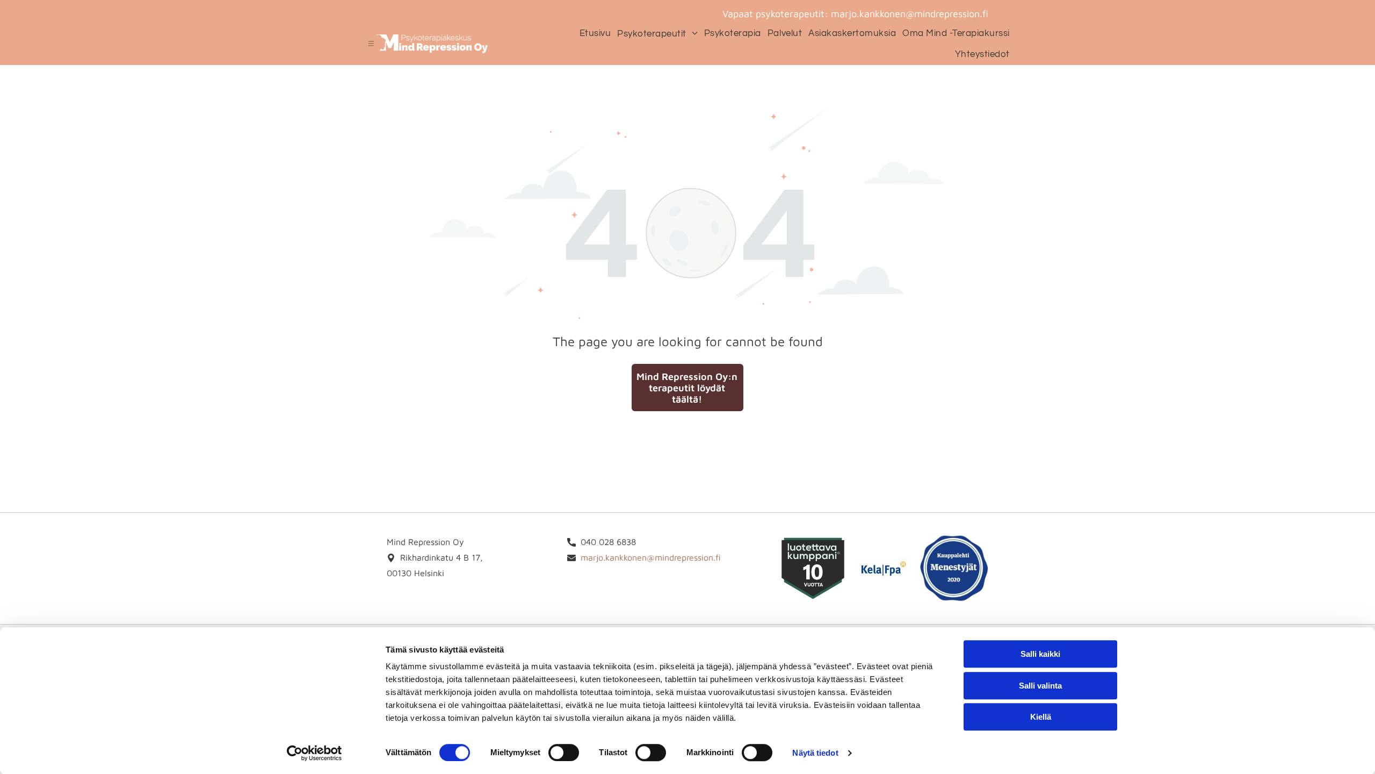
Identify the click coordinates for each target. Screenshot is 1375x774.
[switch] (563, 752)
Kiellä (1040, 716)
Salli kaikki (1040, 653)
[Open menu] (371, 43)
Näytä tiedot (815, 752)
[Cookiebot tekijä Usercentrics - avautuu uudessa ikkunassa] (314, 753)
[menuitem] (592, 33)
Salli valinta (1040, 685)
